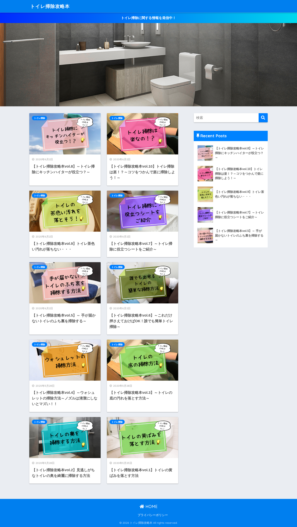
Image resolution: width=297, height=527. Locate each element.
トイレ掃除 (39, 118)
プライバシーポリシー (153, 515)
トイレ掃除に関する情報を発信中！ (148, 18)
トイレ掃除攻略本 (50, 6)
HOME (151, 506)
